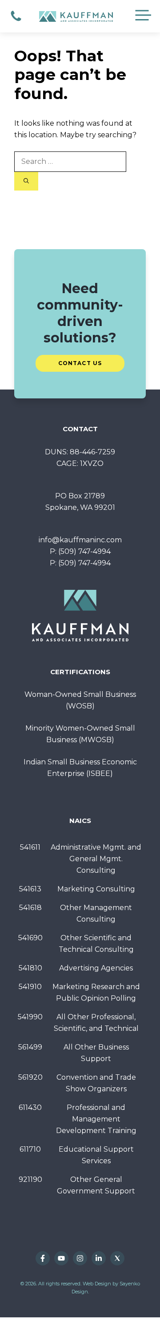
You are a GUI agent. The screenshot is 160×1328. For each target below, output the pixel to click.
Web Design (97, 1283)
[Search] (26, 181)
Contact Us (79, 363)
